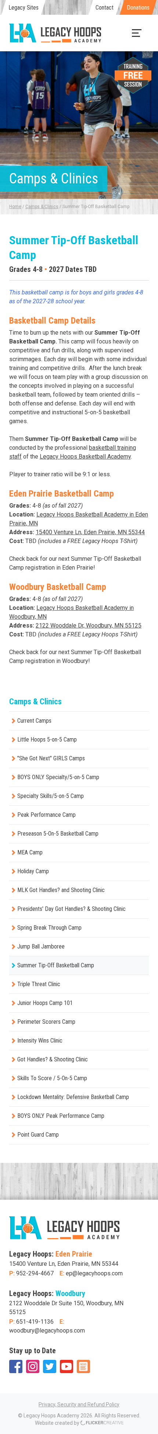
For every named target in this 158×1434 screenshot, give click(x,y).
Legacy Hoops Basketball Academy (85, 456)
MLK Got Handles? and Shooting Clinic (61, 890)
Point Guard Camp (38, 1134)
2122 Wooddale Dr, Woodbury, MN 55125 (88, 625)
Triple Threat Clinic (38, 984)
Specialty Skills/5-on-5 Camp (50, 795)
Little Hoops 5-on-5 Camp (47, 739)
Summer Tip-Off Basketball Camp (55, 965)
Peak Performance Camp (46, 814)
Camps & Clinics (41, 206)
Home (15, 206)
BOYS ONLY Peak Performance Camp (60, 1115)
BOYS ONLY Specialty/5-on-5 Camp (58, 777)
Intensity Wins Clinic (39, 1040)
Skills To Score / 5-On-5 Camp (52, 1078)
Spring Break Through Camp (49, 927)
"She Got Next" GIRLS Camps (51, 758)
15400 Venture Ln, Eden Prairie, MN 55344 (90, 532)
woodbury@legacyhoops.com (47, 1330)
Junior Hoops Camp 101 (45, 1002)
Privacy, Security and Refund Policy (79, 1404)
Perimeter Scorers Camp (46, 1021)
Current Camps (34, 720)
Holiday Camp (33, 871)
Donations (138, 7)
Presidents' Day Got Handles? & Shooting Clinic (71, 908)
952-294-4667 (35, 1273)
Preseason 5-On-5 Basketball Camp (57, 833)
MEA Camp (30, 852)
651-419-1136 (35, 1321)
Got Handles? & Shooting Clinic (52, 1059)
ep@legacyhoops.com (94, 1273)
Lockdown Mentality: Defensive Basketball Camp (73, 1096)
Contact (105, 7)
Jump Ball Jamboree (41, 946)
